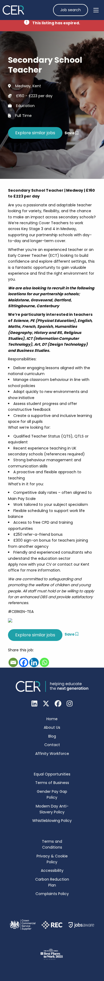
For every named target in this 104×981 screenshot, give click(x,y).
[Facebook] (23, 662)
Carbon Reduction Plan (52, 882)
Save (70, 133)
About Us (52, 727)
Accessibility (52, 870)
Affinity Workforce (52, 753)
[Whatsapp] (44, 662)
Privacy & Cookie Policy (52, 859)
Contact (52, 744)
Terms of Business (52, 782)
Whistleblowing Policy (52, 820)
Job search (70, 10)
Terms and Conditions (52, 844)
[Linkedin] (34, 662)
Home (52, 719)
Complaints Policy (52, 893)
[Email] (13, 662)
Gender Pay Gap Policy (52, 794)
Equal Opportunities (52, 774)
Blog (52, 736)
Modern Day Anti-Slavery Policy (52, 809)
